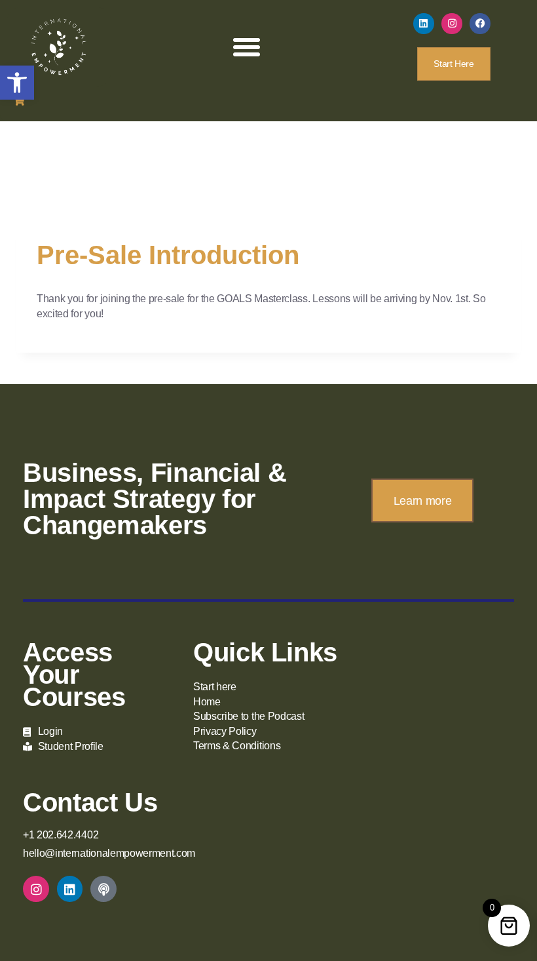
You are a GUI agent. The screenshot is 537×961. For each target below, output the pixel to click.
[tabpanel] (268, 306)
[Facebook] (480, 23)
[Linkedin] (423, 23)
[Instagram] (451, 23)
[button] (17, 83)
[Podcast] (103, 889)
